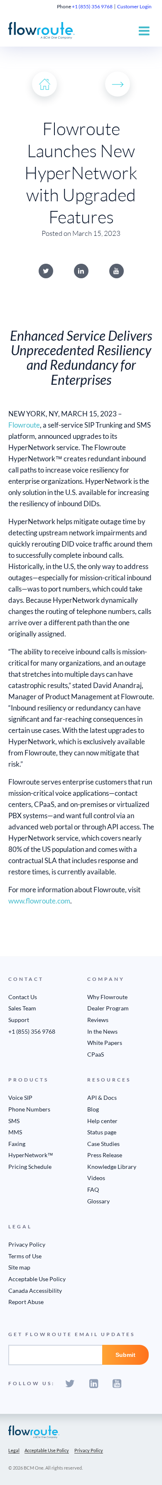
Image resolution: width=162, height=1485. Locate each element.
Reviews (97, 1019)
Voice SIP (20, 1097)
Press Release (104, 1154)
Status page (101, 1132)
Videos (96, 1177)
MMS (15, 1132)
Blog (93, 1109)
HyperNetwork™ (30, 1154)
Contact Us (22, 996)
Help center (102, 1120)
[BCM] (34, 1431)
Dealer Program (108, 1008)
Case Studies (103, 1143)
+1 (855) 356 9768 (92, 6)
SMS (14, 1120)
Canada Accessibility (35, 1290)
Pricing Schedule (30, 1166)
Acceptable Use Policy (37, 1278)
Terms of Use (25, 1256)
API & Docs (102, 1097)
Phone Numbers (29, 1109)
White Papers (104, 1042)
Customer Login (134, 6)
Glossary (98, 1201)
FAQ (93, 1189)
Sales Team (22, 1008)
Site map (19, 1267)
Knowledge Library (111, 1166)
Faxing (16, 1143)
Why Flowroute (107, 996)
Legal (14, 1450)
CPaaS (95, 1054)
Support (18, 1019)
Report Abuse (26, 1301)
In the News (102, 1031)
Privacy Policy (26, 1244)
